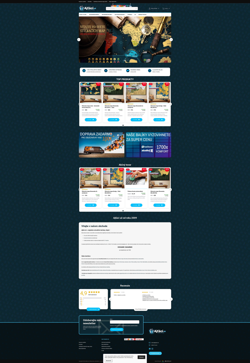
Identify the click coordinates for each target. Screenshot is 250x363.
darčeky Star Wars (95, 267)
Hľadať (136, 8)
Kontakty (90, 1)
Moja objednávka (112, 1)
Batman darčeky (106, 267)
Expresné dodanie (87, 238)
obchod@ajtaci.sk (155, 342)
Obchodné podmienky (105, 342)
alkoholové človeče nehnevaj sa (138, 273)
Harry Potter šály (120, 261)
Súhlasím (141, 357)
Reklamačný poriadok (105, 346)
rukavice (126, 261)
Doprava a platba (82, 1)
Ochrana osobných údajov (106, 348)
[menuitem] (83, 14)
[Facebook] (150, 348)
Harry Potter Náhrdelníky (142, 261)
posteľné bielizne (138, 270)
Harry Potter (144, 270)
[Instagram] (152, 348)
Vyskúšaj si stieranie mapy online (100, 1)
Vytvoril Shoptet (158, 361)
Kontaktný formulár (155, 353)
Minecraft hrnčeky (98, 270)
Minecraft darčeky (106, 270)
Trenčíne (107, 240)
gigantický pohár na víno (125, 273)
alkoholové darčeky (104, 273)
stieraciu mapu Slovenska (123, 258)
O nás (102, 350)
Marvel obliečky (151, 270)
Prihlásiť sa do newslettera (116, 329)
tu (132, 357)
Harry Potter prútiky (133, 261)
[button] (81, 39)
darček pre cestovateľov (139, 258)
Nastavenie (108, 360)
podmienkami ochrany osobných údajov (129, 325)
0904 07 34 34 (154, 345)
